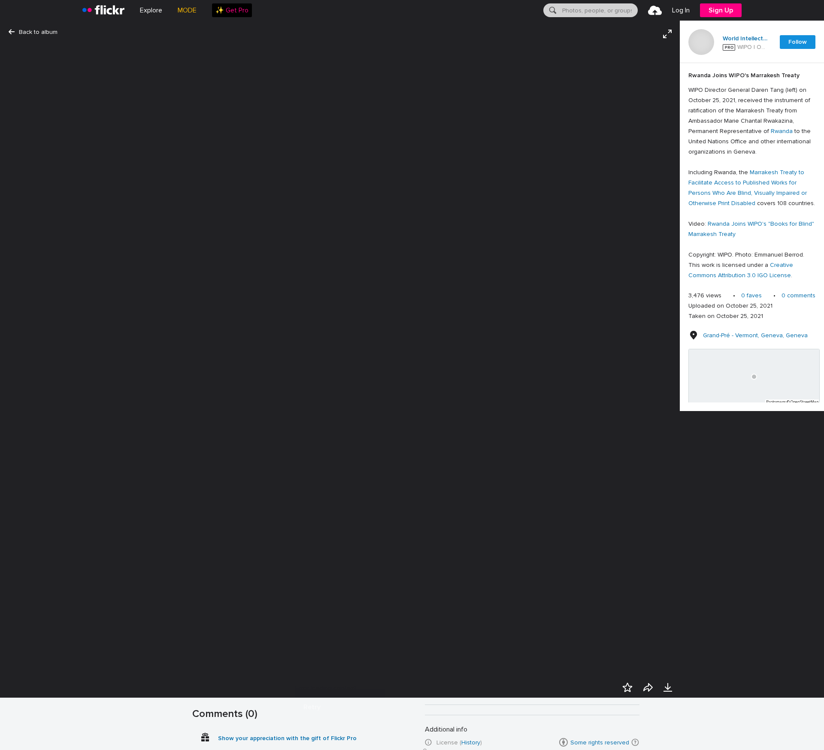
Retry (312, 707)
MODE (187, 10)
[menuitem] (232, 10)
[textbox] (599, 10)
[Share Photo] (648, 687)
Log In (681, 10)
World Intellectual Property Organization (746, 39)
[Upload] (655, 10)
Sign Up (721, 10)
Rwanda (782, 131)
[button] (635, 742)
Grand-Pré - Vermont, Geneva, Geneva (755, 335)
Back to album (38, 32)
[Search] (552, 10)
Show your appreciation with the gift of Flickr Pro (287, 738)
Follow (797, 41)
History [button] (470, 742)
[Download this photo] (668, 687)
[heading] (103, 10)
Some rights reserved (599, 742)
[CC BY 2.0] (563, 742)
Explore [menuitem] (151, 10)
